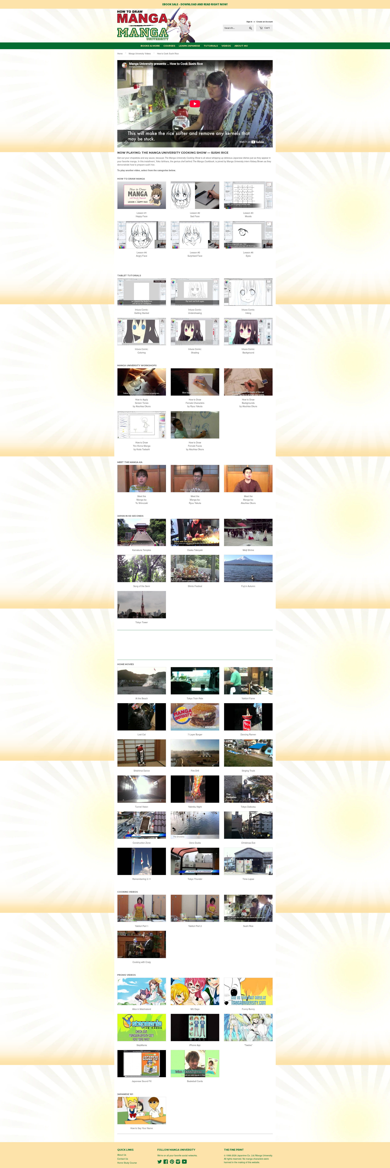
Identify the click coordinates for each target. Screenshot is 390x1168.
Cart (267, 27)
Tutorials (211, 45)
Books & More (150, 45)
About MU (241, 45)
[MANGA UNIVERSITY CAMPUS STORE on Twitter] (159, 1162)
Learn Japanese (189, 45)
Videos (226, 45)
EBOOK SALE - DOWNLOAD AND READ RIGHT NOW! (195, 4)
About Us (121, 1154)
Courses (169, 45)
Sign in (249, 21)
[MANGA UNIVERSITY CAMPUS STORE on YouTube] (184, 1162)
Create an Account (264, 21)
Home (119, 53)
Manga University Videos (140, 53)
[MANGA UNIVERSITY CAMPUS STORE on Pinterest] (172, 1162)
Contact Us (122, 1158)
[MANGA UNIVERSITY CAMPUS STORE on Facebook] (165, 1162)
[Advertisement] (195, 643)
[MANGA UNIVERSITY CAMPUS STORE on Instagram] (178, 1162)
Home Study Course (127, 1162)
